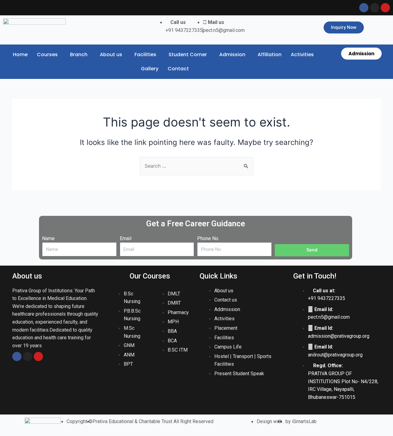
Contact (178, 68)
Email (125, 238)
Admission (232, 54)
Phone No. (208, 238)
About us (111, 54)
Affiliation (270, 54)
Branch (79, 54)
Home (20, 54)
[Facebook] (16, 356)
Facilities (145, 54)
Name (48, 238)
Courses (47, 54)
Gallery (149, 68)
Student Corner (188, 54)
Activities (302, 54)
